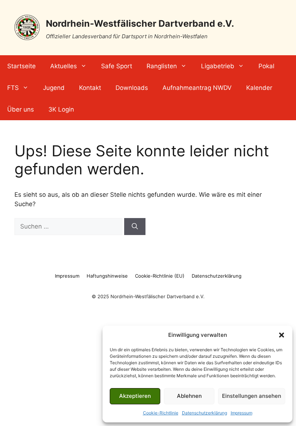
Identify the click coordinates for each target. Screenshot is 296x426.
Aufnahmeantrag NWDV (197, 87)
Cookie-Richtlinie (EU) (159, 276)
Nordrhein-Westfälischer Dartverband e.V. (140, 23)
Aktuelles (63, 66)
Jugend (54, 87)
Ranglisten (162, 66)
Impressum (241, 413)
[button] (281, 335)
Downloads (132, 87)
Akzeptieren (135, 395)
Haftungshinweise (107, 276)
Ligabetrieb (217, 66)
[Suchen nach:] (69, 226)
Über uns (20, 109)
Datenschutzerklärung (204, 413)
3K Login (61, 109)
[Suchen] (134, 226)
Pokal (266, 66)
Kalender (259, 87)
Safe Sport (116, 66)
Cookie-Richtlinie (160, 413)
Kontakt (90, 87)
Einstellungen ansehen (251, 395)
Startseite (21, 66)
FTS (13, 87)
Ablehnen (189, 395)
